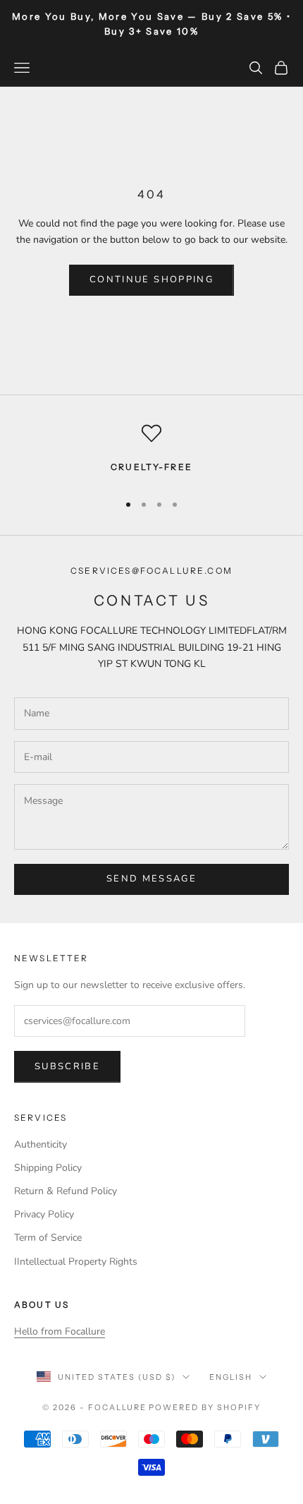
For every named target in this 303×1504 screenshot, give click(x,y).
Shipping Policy (48, 1167)
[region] (151, 451)
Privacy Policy (44, 1214)
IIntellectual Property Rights (75, 1261)
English (230, 1377)
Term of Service (48, 1237)
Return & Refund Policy (65, 1191)
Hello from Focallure (59, 1331)
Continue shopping (151, 279)
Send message (151, 878)
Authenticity (40, 1144)
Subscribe (67, 1066)
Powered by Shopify (205, 1407)
